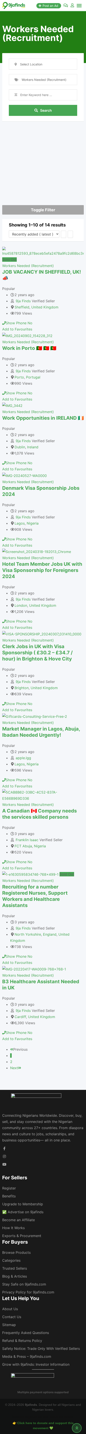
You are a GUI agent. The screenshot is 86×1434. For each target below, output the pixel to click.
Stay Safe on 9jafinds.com (24, 1284)
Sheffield (22, 307)
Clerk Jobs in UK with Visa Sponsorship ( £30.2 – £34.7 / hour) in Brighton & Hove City (37, 653)
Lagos (20, 523)
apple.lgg (23, 758)
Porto (19, 377)
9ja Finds (23, 301)
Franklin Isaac (27, 840)
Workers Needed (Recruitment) (28, 265)
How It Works (13, 1228)
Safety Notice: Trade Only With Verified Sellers (41, 1348)
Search (46, 110)
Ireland (32, 447)
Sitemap (9, 1325)
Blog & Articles (14, 1276)
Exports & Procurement (21, 1236)
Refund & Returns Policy (22, 1340)
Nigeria (33, 523)
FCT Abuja (23, 846)
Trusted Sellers (14, 1268)
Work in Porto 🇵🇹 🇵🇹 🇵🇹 (29, 348)
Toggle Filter (43, 210)
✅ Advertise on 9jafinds (22, 1212)
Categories (11, 1260)
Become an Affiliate (18, 1220)
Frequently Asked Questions (25, 1332)
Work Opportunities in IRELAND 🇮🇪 (43, 418)
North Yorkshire (28, 934)
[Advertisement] (43, 158)
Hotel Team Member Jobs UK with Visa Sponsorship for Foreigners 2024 (42, 570)
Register (9, 1188)
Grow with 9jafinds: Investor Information (35, 1364)
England (49, 934)
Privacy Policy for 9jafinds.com (28, 1292)
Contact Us (11, 1317)
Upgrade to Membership (22, 1204)
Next (14, 1068)
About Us (10, 1309)
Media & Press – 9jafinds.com (26, 1356)
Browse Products (16, 1252)
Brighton (22, 688)
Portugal (33, 377)
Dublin (20, 447)
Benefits (9, 1196)
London (21, 605)
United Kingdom (44, 307)
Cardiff (20, 1017)
